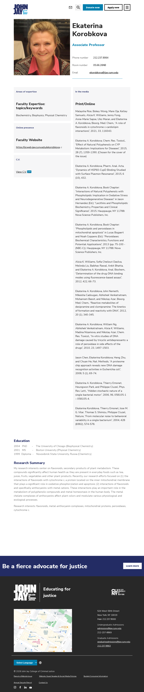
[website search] (78, 7)
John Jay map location (43, 630)
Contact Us (43, 682)
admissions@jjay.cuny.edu (109, 628)
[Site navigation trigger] (127, 7)
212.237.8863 (104, 645)
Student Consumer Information (96, 676)
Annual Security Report (23, 682)
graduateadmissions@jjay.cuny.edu (113, 641)
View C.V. (23, 172)
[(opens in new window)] (118, 594)
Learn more (132, 565)
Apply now (113, 7)
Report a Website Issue (23, 676)
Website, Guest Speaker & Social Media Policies (57, 676)
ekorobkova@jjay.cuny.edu (103, 72)
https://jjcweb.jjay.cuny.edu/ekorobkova (39, 147)
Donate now (93, 7)
